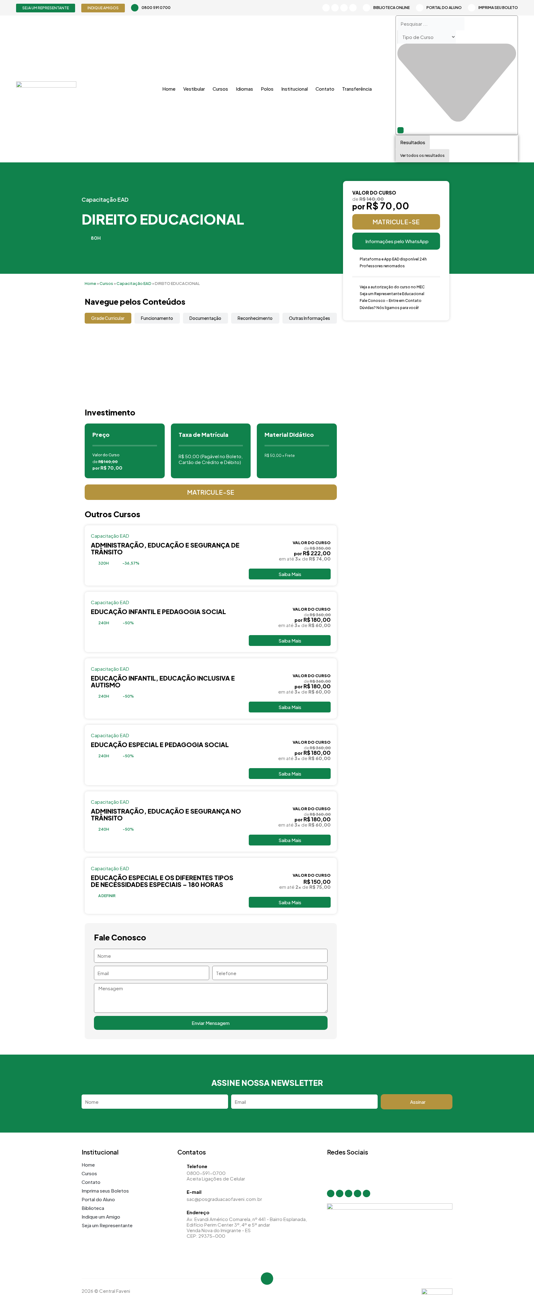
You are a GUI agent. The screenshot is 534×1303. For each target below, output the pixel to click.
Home (169, 89)
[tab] (108, 318)
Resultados (412, 142)
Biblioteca (93, 1208)
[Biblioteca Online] (366, 7)
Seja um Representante (107, 1225)
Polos (267, 89)
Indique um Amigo (101, 1216)
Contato (325, 89)
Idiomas (244, 89)
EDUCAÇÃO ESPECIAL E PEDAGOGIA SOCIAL (160, 744)
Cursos (220, 89)
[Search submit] (400, 130)
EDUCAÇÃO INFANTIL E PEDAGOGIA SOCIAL (158, 611)
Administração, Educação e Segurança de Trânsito (165, 548)
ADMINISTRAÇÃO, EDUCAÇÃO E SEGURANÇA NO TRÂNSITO (166, 814)
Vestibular (194, 89)
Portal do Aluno (444, 7)
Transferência (357, 89)
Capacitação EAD (105, 199)
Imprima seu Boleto (498, 7)
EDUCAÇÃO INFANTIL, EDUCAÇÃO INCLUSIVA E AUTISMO (163, 681)
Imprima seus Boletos (105, 1190)
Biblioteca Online (391, 7)
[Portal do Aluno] (419, 7)
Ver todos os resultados (422, 155)
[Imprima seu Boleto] (471, 7)
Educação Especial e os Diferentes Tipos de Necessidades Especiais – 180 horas (162, 881)
